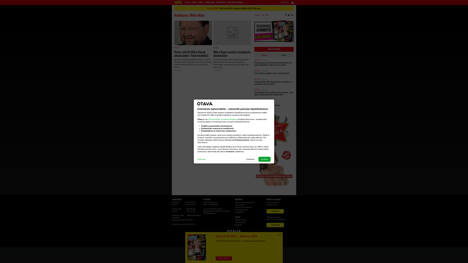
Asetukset (250, 159)
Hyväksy (264, 159)
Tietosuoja (201, 159)
